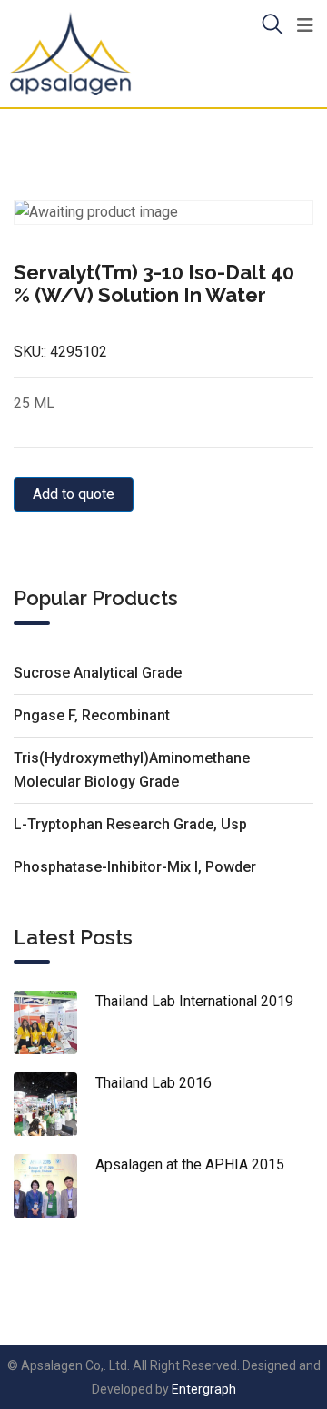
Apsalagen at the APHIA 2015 (189, 1164)
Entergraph (204, 1389)
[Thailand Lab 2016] (54, 1104)
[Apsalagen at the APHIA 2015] (54, 1186)
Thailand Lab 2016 (153, 1082)
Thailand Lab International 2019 (194, 1001)
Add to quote (73, 494)
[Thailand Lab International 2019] (54, 1022)
